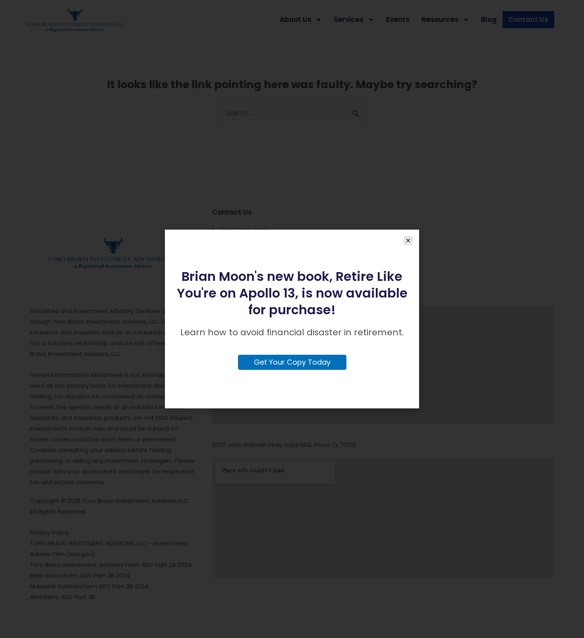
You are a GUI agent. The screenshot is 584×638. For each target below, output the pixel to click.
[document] (292, 319)
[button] (408, 241)
